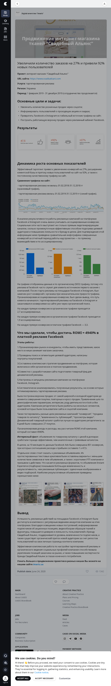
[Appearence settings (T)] (5, 669)
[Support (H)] (5, 655)
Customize (64, 678)
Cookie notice (41, 672)
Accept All (23, 678)
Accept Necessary (44, 678)
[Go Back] (17, 4)
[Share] (104, 4)
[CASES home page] (5, 4)
